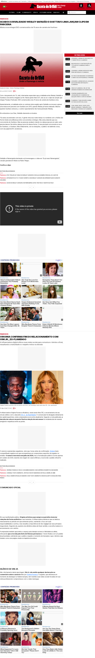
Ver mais (79, 113)
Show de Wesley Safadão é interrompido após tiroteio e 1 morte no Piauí (30, 183)
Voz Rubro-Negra (45, 12)
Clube (19, 12)
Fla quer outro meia (49, 1)
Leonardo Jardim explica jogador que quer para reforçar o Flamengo (82, 82)
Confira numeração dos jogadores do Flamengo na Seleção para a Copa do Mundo (81, 95)
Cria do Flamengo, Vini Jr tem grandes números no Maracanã (81, 88)
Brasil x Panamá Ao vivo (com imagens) (65, 1)
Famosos (56, 12)
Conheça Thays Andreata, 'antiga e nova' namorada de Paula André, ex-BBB (31, 473)
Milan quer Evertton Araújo (35, 1)
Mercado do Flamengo (83, 1)
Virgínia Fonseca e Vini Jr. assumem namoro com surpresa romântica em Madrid (32, 470)
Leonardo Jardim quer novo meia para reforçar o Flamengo (82, 71)
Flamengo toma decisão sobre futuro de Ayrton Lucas (81, 101)
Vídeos (35, 12)
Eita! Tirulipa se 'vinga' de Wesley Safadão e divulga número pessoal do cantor (32, 175)
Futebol (12, 12)
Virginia (52, 451)
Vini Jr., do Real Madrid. (28, 415)
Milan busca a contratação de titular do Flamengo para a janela (81, 65)
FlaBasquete (26, 12)
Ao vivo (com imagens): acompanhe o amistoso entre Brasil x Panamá (82, 76)
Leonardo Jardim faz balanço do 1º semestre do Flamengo (82, 59)
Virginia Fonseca (32, 574)
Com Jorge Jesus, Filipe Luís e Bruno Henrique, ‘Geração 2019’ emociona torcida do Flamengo (81, 107)
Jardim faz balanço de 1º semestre (18, 1)
